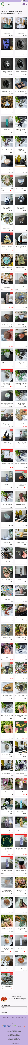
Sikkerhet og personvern (20, 1017)
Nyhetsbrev (8, 1020)
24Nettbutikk (16, 1043)
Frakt (4, 1017)
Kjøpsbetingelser (10, 1017)
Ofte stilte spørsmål (19, 1020)
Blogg (13, 1020)
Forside (2, 7)
